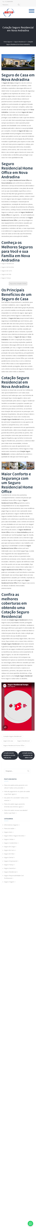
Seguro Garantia (9, 868)
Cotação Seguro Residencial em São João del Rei (9, 755)
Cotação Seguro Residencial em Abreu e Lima (27, 755)
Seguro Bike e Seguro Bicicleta (14, 836)
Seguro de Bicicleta (7, 267)
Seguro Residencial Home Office (13, 745)
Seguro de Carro (6, 271)
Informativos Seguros (11, 825)
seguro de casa (8, 741)
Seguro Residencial (7, 263)
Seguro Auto (8, 832)
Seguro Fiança (6, 278)
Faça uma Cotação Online (18, 283)
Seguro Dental (8, 857)
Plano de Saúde (9, 828)
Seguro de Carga (9, 846)
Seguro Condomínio (10, 843)
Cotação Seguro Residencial (12, 736)
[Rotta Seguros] (8, 13)
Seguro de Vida (6, 274)
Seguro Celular (9, 839)
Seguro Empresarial (10, 861)
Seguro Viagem (9, 882)
